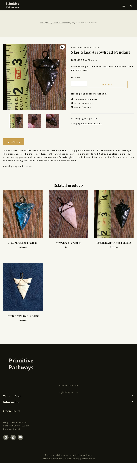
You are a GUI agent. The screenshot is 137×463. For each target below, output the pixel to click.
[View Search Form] (131, 5)
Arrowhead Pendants (85, 47)
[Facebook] (6, 437)
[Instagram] (13, 437)
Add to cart (107, 84)
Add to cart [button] (23, 254)
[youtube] (20, 437)
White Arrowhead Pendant (23, 315)
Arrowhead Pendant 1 (68, 242)
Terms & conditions (52, 458)
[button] (62, 47)
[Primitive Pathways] (12, 5)
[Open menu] (123, 6)
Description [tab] (14, 142)
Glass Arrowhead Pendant (23, 242)
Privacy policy (72, 458)
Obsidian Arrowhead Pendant (113, 242)
